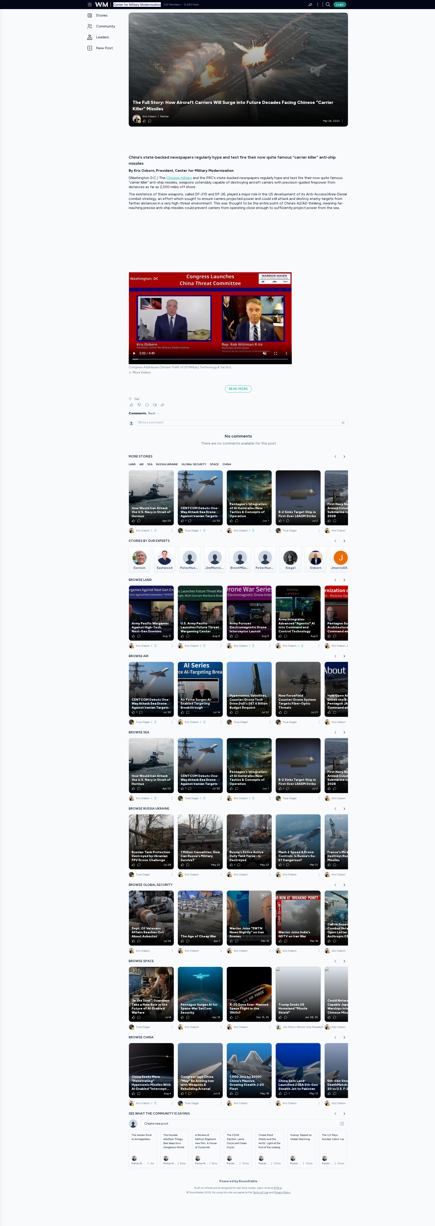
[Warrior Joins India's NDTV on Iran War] (298, 918)
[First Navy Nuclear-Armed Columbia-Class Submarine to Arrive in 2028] (347, 497)
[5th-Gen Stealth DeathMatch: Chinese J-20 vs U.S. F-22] (347, 1070)
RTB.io (278, 1187)
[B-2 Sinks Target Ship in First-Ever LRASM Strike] (298, 497)
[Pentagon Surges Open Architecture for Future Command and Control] (347, 613)
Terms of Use (260, 1192)
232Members (172, 4)
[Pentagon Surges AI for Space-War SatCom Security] (200, 994)
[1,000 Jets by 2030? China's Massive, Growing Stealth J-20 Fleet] (249, 1070)
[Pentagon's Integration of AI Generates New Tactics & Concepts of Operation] (249, 497)
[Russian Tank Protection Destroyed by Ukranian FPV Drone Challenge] (151, 841)
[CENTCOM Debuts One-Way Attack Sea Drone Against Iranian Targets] (200, 497)
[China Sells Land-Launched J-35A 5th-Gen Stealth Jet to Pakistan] (298, 1070)
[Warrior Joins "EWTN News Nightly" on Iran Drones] (249, 918)
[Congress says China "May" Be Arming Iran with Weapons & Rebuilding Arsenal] (200, 1070)
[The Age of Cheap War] (200, 918)
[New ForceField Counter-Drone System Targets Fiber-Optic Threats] (298, 689)
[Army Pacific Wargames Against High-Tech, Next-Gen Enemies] (151, 613)
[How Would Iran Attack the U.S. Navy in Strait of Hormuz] (151, 497)
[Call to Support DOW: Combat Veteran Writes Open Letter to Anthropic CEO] (347, 918)
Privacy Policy (282, 1192)
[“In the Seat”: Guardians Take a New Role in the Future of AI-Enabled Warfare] (151, 994)
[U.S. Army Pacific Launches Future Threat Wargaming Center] (200, 613)
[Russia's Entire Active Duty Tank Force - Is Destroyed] (249, 841)
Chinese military (179, 178)
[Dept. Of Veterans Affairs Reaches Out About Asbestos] (151, 918)
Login (339, 4)
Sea (137, 398)
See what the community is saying (159, 1113)
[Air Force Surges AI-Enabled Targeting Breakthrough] (200, 689)
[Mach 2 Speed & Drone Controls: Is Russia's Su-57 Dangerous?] (298, 841)
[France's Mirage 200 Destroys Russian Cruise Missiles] (347, 841)
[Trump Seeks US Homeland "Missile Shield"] (298, 994)
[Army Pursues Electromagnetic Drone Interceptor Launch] (249, 613)
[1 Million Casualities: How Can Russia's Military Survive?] (200, 841)
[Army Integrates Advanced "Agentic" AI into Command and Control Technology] (298, 613)
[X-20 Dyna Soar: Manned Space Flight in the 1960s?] (249, 994)
